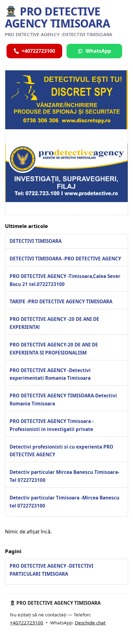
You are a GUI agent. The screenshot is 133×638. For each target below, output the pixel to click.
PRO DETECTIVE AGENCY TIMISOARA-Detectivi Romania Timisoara (63, 399)
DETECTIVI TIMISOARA (36, 241)
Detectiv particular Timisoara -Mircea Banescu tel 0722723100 (64, 502)
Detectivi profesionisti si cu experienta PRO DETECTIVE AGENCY (61, 451)
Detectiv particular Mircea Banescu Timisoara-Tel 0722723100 (64, 476)
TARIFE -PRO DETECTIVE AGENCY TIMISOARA (61, 301)
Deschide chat (90, 622)
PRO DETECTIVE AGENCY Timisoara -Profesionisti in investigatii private (52, 425)
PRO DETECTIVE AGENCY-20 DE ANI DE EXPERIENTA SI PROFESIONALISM (54, 349)
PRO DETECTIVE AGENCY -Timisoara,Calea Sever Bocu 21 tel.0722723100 (65, 280)
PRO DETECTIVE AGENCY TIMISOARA (57, 17)
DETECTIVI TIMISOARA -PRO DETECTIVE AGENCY (65, 258)
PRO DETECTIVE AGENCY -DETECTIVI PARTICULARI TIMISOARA (51, 570)
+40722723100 (26, 622)
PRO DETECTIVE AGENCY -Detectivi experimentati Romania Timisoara (50, 374)
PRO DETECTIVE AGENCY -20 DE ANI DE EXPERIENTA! (54, 323)
